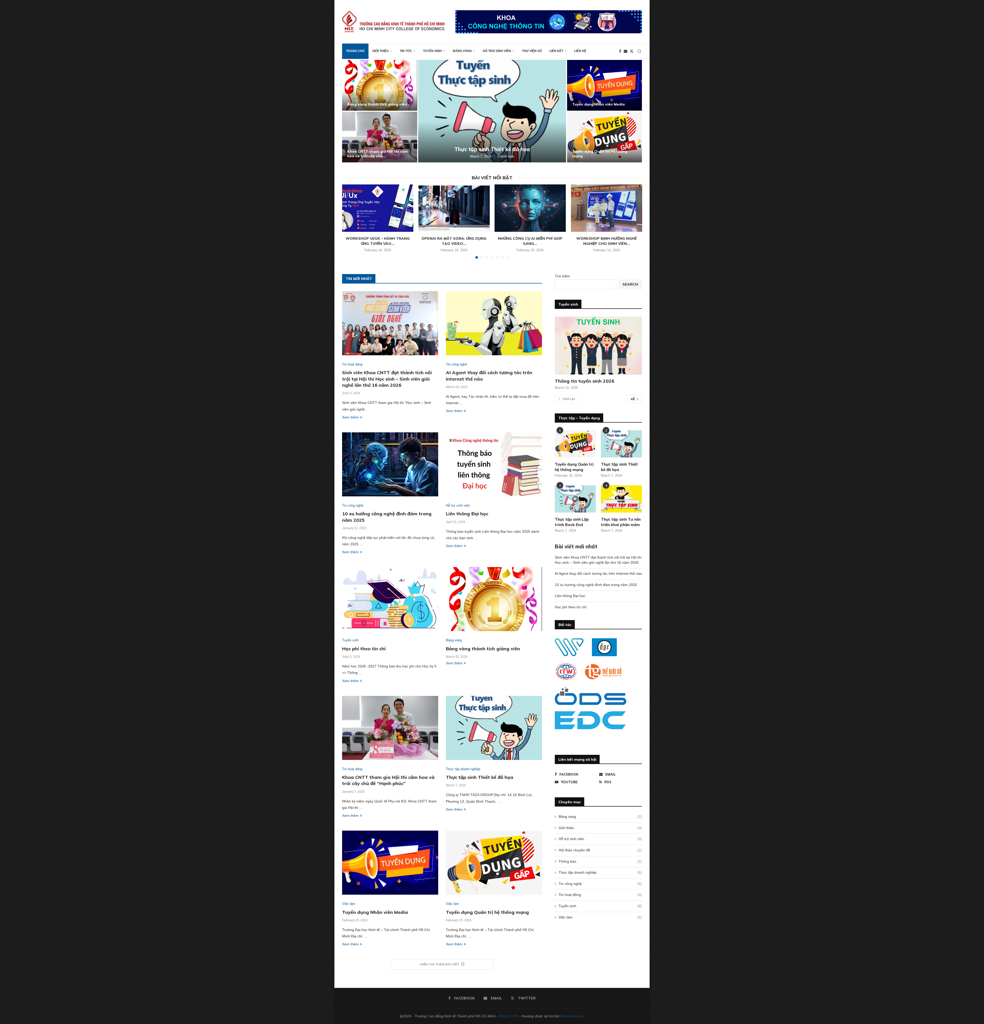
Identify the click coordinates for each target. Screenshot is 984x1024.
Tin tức (406, 51)
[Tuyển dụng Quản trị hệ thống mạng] (494, 863)
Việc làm (600, 917)
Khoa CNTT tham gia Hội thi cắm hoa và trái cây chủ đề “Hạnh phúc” (388, 780)
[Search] (639, 51)
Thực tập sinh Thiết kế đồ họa (479, 777)
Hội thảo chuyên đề (600, 850)
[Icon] (575, 499)
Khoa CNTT (508, 1016)
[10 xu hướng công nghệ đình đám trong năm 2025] (492, 111)
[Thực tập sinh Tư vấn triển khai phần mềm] (621, 499)
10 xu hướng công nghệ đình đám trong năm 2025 (492, 149)
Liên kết (556, 51)
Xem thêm (350, 417)
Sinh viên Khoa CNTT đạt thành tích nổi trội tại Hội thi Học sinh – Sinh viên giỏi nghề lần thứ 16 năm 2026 (387, 379)
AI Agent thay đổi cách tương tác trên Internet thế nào (377, 153)
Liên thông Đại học (589, 104)
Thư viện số (532, 51)
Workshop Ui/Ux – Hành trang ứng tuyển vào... (378, 241)
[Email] (625, 51)
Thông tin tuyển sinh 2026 (584, 381)
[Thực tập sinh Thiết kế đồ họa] (494, 728)
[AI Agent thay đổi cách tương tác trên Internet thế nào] (379, 137)
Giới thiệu (380, 51)
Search (630, 284)
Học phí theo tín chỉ (590, 156)
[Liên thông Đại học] (604, 85)
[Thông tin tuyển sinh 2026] (598, 346)
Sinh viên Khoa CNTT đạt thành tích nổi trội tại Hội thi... (376, 102)
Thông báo (600, 861)
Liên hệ (580, 51)
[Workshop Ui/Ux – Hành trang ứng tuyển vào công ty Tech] (377, 208)
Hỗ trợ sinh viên (497, 51)
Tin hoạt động (600, 895)
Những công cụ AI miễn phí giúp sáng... (530, 241)
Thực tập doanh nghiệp (600, 872)
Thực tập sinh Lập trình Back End (572, 522)
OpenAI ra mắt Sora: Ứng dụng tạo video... (454, 241)
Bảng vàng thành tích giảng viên (483, 649)
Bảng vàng (462, 51)
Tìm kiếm (562, 276)
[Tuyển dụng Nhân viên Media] (390, 863)
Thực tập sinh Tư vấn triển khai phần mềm (621, 522)
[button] (351, 111)
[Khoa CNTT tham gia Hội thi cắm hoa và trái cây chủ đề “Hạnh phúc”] (390, 728)
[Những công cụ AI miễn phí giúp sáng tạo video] (530, 208)
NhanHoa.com (571, 1016)
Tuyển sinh (432, 51)
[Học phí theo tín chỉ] (604, 137)
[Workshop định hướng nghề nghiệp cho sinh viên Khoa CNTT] (606, 208)
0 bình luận (508, 156)
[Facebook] (620, 51)
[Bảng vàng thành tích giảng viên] (494, 599)
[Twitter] (631, 51)
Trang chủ (355, 51)
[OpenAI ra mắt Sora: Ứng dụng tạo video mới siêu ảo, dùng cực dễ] (454, 208)
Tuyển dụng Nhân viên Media (375, 912)
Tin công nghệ (600, 884)
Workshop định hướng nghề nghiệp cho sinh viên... (606, 241)
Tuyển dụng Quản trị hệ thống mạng (487, 912)
